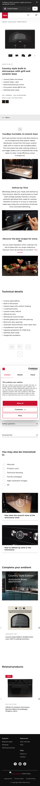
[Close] (37, 2)
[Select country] (32, 15)
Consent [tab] (7, 375)
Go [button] (35, 9)
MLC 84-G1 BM (10, 704)
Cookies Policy (31, 778)
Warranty (5, 745)
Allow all (20, 403)
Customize (19, 409)
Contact (22, 757)
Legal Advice (8, 778)
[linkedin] (25, 764)
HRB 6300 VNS (11, 634)
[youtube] (20, 764)
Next (35, 55)
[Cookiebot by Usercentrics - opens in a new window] (28, 369)
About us (23, 754)
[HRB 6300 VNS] (20, 618)
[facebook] (15, 764)
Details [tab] (20, 375)
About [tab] (32, 375)
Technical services (8, 748)
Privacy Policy (19, 778)
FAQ (21, 745)
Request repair (7, 741)
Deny (20, 416)
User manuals (25, 741)
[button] (16, 8)
